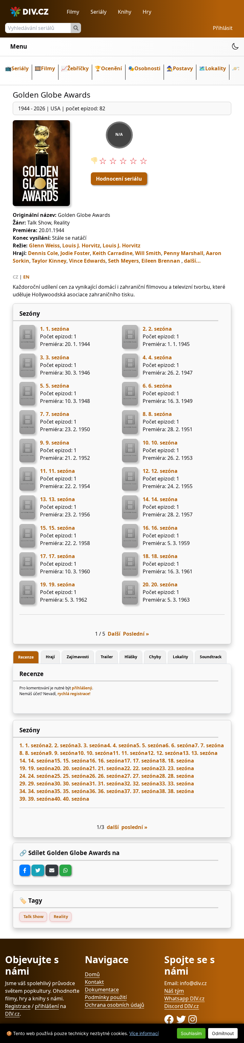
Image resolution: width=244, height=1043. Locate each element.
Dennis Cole (43, 253)
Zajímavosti (78, 657)
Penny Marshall (183, 253)
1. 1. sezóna (54, 328)
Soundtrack (210, 657)
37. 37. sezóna (141, 791)
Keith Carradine (112, 253)
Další (114, 633)
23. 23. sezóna (176, 768)
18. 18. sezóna (160, 556)
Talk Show (34, 916)
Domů (92, 974)
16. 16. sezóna (160, 527)
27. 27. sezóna (141, 775)
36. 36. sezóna (106, 791)
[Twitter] (37, 870)
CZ (15, 277)
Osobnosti (147, 68)
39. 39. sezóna (36, 798)
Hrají (50, 657)
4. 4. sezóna (157, 357)
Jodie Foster (75, 253)
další (113, 827)
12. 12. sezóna (160, 470)
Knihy (124, 11)
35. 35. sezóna (71, 791)
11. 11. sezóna (57, 470)
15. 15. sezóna (57, 527)
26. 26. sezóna (106, 775)
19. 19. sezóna (57, 584)
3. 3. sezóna (54, 357)
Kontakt (94, 981)
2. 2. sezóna (157, 328)
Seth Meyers (123, 260)
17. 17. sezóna (57, 556)
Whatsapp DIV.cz (184, 998)
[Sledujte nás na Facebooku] (170, 1019)
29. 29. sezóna (36, 783)
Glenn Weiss (44, 245)
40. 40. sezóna (71, 798)
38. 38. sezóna (176, 791)
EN (26, 277)
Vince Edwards (87, 260)
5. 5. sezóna (54, 385)
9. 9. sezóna (54, 442)
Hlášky (131, 657)
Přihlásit (223, 27)
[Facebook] (24, 870)
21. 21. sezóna (106, 768)
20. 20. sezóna (160, 584)
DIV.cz (12, 1013)
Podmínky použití (106, 997)
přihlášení (47, 1006)
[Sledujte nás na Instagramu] (192, 1019)
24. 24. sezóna (36, 775)
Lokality (215, 68)
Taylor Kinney (49, 260)
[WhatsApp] (65, 870)
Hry (147, 11)
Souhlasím (191, 1033)
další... (192, 260)
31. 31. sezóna (106, 783)
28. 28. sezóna (176, 775)
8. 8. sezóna (157, 414)
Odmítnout (223, 1033)
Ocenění (111, 68)
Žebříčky (78, 68)
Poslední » (136, 633)
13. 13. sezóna (57, 499)
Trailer (107, 657)
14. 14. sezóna (160, 499)
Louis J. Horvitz (81, 245)
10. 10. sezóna (160, 442)
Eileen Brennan (160, 260)
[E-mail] (51, 870)
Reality (61, 916)
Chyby (155, 657)
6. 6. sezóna (157, 385)
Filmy (73, 11)
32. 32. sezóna (141, 783)
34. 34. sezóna (36, 791)
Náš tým (174, 990)
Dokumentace (102, 989)
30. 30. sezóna (71, 783)
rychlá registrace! (74, 693)
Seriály (98, 11)
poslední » (134, 827)
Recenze (26, 657)
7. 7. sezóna (54, 414)
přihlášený (82, 688)
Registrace (17, 1006)
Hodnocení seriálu (119, 178)
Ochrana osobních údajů (114, 1004)
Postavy (183, 68)
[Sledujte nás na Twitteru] (182, 1019)
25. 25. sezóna (71, 775)
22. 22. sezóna (141, 768)
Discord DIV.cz (181, 1006)
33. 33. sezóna (176, 783)
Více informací (144, 1033)
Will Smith (148, 253)
